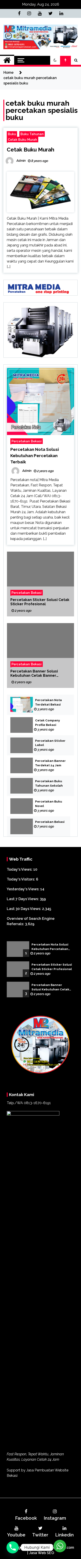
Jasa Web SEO (41, 1553)
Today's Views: (20, 869)
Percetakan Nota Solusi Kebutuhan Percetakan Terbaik (34, 455)
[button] (55, 60)
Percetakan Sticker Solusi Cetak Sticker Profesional (39, 601)
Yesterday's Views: (23, 889)
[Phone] (13, 1547)
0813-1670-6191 (37, 1103)
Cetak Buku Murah (22, 139)
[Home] (7, 60)
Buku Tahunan (32, 134)
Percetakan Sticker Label (50, 743)
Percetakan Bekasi (26, 441)
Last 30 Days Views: (24, 909)
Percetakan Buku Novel (48, 804)
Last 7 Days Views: (23, 899)
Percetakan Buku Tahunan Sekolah (49, 783)
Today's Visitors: (21, 879)
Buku (12, 134)
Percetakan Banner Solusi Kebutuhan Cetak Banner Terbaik (34, 673)
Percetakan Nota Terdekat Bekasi (48, 702)
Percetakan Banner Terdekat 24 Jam (50, 763)
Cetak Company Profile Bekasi (47, 723)
